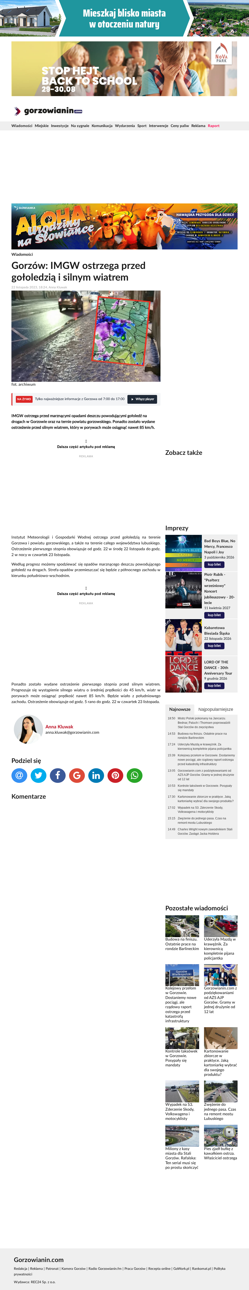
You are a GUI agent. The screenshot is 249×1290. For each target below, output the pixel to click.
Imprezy (176, 528)
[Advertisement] (124, 167)
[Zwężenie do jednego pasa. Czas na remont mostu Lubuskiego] (221, 1091)
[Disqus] (85, 869)
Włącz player (145, 399)
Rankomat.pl (201, 1269)
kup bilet (214, 564)
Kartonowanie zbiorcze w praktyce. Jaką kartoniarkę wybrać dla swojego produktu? (206, 799)
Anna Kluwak (59, 727)
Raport (214, 126)
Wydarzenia (125, 126)
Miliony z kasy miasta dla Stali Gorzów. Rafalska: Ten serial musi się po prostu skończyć (181, 1158)
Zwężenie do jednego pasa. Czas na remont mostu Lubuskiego (202, 820)
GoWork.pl (181, 1269)
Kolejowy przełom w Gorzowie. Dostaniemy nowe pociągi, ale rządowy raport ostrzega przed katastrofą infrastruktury (206, 760)
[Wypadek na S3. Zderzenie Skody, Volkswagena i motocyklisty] (182, 1091)
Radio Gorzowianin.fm (105, 1269)
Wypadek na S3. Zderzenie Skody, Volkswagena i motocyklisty (200, 810)
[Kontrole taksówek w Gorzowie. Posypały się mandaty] (182, 1038)
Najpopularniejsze (215, 709)
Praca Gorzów (134, 1269)
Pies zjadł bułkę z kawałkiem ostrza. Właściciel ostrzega (220, 1153)
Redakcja (20, 1269)
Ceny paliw (180, 126)
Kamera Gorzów (74, 1269)
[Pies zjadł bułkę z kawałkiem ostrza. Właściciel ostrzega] (221, 1135)
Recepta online (159, 1269)
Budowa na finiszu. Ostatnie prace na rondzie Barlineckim (202, 736)
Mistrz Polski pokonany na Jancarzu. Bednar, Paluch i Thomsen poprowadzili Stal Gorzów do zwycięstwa (204, 723)
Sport (142, 126)
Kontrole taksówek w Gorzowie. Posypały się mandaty (205, 788)
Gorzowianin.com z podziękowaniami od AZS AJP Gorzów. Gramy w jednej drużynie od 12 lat (206, 775)
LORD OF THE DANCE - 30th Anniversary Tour (218, 667)
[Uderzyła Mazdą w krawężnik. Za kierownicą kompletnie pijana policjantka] (221, 926)
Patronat (52, 1269)
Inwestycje (60, 126)
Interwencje (158, 126)
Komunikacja (102, 126)
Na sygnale (80, 126)
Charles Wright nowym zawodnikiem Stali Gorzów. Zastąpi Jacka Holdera (205, 831)
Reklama (198, 126)
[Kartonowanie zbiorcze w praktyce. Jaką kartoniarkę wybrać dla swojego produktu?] (221, 1038)
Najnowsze (180, 709)
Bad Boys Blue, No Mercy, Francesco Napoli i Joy (219, 546)
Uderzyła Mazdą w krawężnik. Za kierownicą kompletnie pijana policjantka (204, 746)
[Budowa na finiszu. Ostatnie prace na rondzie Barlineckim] (182, 926)
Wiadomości (21, 126)
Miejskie (42, 126)
